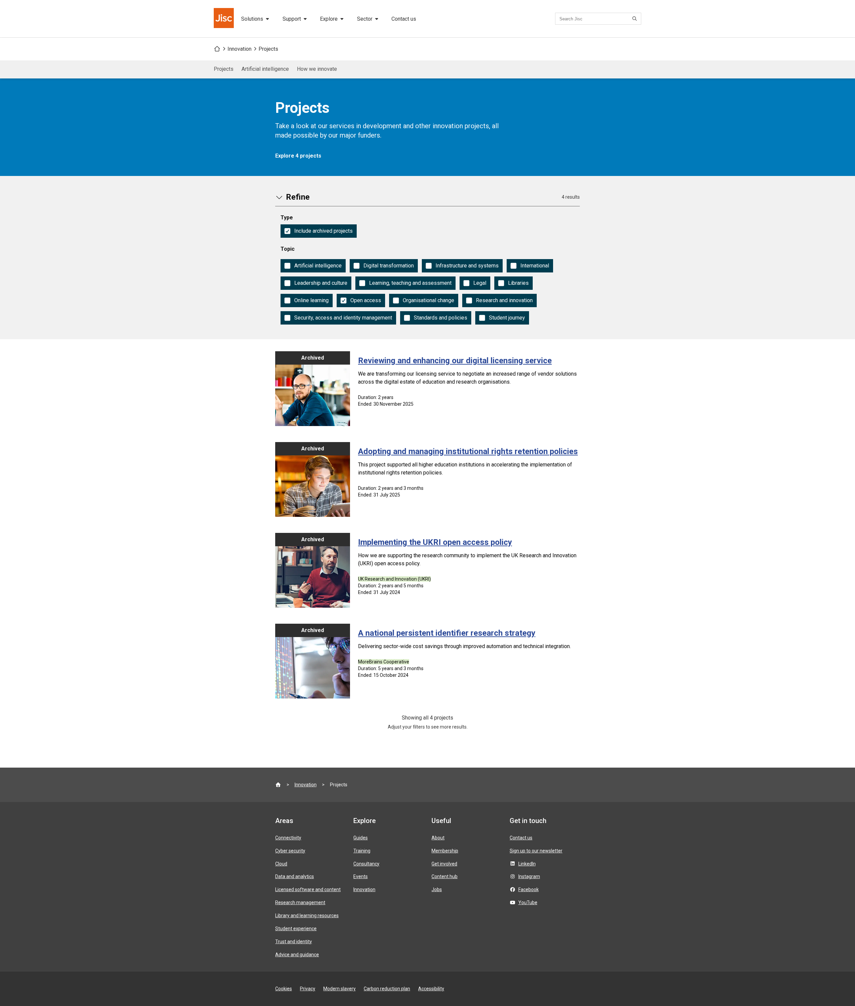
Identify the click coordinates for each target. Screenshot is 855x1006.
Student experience (296, 928)
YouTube (527, 902)
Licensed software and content (308, 889)
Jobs (437, 889)
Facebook (528, 889)
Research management (300, 902)
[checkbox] (319, 231)
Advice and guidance (297, 954)
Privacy (307, 988)
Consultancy (366, 863)
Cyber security (290, 850)
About (438, 837)
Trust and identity (293, 941)
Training (361, 850)
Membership (445, 850)
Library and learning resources (307, 915)
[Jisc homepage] (224, 18)
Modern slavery (339, 988)
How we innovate (317, 69)
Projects (268, 49)
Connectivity (288, 837)
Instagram (529, 876)
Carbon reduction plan (387, 988)
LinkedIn (527, 863)
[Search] (635, 18)
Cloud (281, 863)
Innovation (239, 49)
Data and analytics (294, 876)
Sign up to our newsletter (536, 850)
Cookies (283, 988)
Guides (360, 837)
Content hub (445, 876)
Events (360, 876)
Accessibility (431, 988)
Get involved (444, 863)
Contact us (403, 19)
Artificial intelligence (265, 69)
